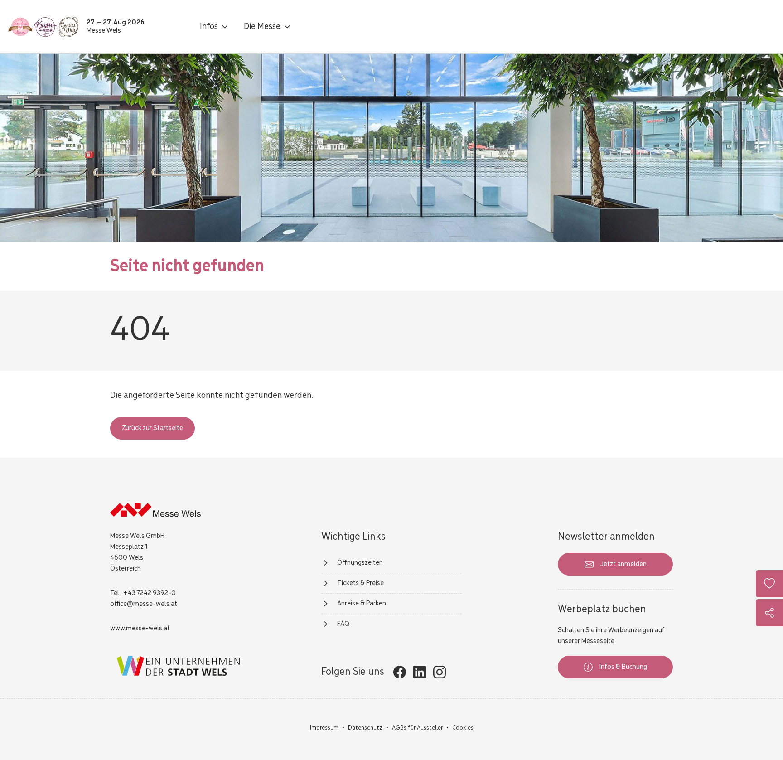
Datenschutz (365, 728)
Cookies (463, 728)
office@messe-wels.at (143, 604)
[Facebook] (399, 672)
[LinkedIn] (419, 672)
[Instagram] (439, 672)
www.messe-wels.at (140, 628)
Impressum (324, 728)
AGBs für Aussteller (417, 728)
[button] (215, 26)
